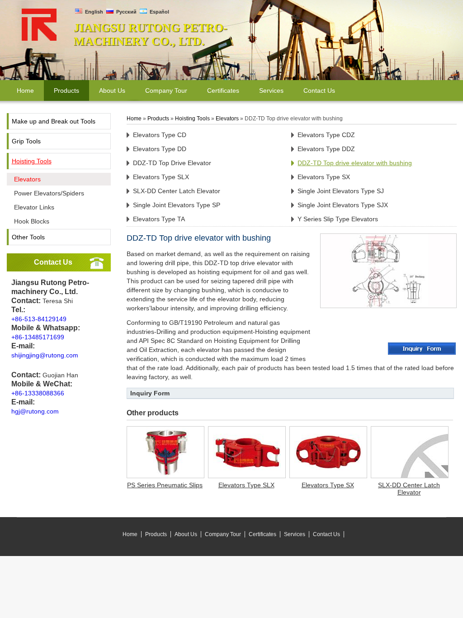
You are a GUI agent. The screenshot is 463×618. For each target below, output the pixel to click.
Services (294, 534)
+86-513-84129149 (38, 319)
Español (158, 11)
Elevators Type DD (159, 148)
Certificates (262, 534)
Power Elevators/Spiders (49, 193)
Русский (126, 11)
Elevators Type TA (159, 219)
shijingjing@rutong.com (44, 355)
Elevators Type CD (159, 134)
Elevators (27, 179)
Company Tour (223, 534)
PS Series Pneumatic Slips (165, 485)
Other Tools (28, 237)
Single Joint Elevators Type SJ (341, 191)
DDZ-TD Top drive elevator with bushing (355, 162)
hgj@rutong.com (35, 411)
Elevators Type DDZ (326, 148)
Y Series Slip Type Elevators (338, 219)
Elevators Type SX (324, 177)
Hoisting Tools (32, 161)
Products (158, 118)
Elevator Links (34, 207)
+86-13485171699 (37, 337)
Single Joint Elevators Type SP (176, 205)
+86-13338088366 (37, 393)
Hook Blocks (31, 221)
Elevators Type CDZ (326, 134)
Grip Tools (26, 141)
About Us (186, 534)
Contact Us (53, 262)
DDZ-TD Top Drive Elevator (172, 162)
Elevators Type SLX (161, 177)
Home (134, 118)
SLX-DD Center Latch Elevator (176, 191)
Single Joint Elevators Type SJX (343, 205)
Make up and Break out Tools (53, 121)
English (93, 11)
